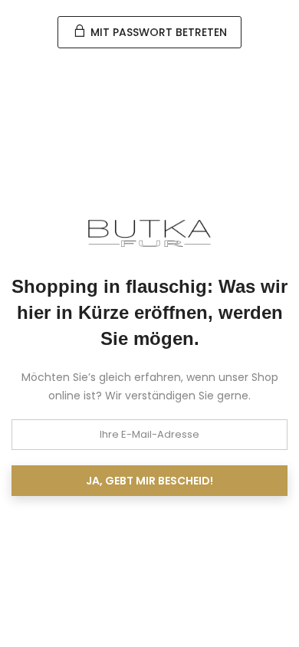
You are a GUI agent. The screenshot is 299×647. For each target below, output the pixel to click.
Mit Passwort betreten (157, 32)
